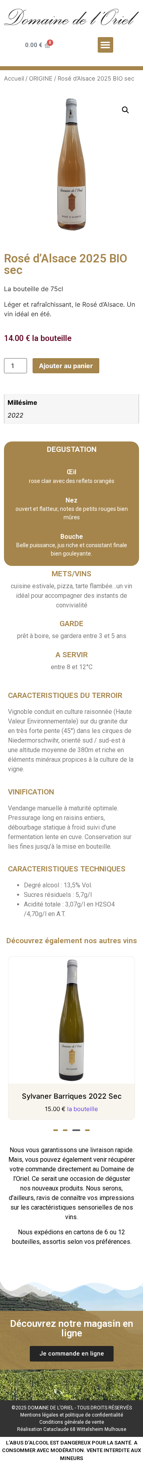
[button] (105, 45)
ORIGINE (40, 78)
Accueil (14, 78)
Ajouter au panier (66, 366)
